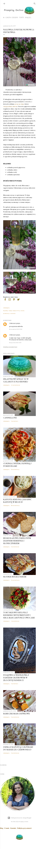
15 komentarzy (15, 469)
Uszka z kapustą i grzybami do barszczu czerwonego (18, 748)
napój (10, 310)
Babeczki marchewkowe (16, 713)
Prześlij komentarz (10, 347)
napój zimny (16, 310)
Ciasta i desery (12, 17)
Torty (21, 17)
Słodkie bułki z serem (14, 576)
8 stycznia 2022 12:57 (15, 342)
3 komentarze (15, 546)
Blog (1, 828)
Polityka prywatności (24, 828)
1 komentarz (14, 421)
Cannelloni (10, 417)
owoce (22, 310)
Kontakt (13, 828)
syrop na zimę (19, 104)
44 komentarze (15, 385)
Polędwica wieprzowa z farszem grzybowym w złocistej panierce (16, 678)
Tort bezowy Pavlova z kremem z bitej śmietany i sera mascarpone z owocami (19, 615)
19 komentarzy (15, 580)
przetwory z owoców (9, 313)
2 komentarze (15, 753)
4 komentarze (15, 621)
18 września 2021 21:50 (15, 329)
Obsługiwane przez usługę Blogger (21, 818)
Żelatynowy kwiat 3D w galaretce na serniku (15, 380)
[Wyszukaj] (34, 3)
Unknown (12, 323)
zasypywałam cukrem (10, 106)
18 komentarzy (15, 505)
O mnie (6, 828)
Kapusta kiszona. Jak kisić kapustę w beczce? (17, 500)
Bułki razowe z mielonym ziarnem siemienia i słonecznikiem (17, 541)
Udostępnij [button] (6, 308)
